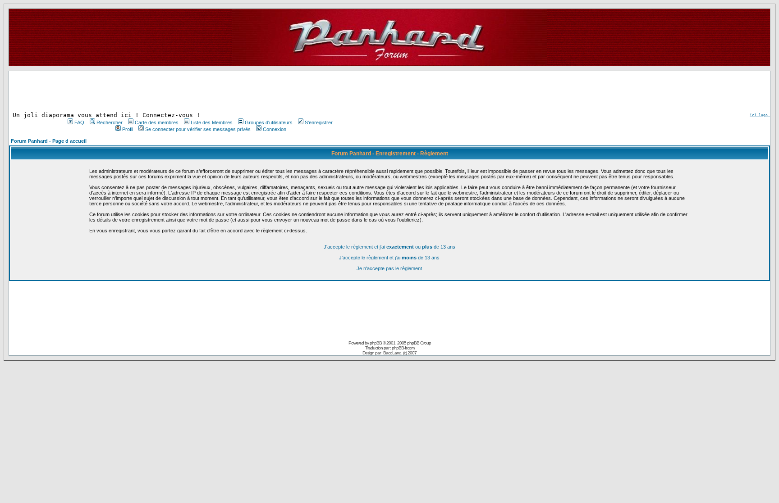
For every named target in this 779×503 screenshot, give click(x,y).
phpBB (376, 342)
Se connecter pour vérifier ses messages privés (198, 129)
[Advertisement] (199, 91)
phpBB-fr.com (403, 347)
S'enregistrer (319, 122)
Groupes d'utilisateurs (269, 122)
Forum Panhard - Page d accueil (49, 141)
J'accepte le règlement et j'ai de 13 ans (389, 257)
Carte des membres (157, 122)
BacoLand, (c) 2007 (400, 352)
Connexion (274, 129)
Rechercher (109, 122)
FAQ (79, 122)
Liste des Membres (212, 122)
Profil (127, 129)
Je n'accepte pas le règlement (389, 268)
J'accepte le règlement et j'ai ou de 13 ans (389, 246)
